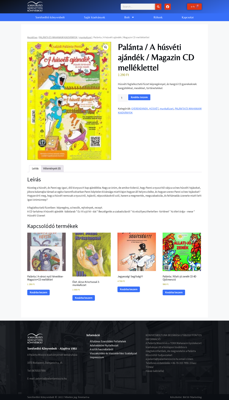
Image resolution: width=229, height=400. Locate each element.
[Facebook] (168, 7)
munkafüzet (85, 37)
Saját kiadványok (94, 17)
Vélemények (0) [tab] (52, 168)
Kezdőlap (32, 37)
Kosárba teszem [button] (38, 292)
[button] (105, 47)
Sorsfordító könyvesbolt (50, 17)
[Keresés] (158, 7)
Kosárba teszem (139, 97)
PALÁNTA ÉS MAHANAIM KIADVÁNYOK (58, 37)
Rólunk (158, 17)
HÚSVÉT (153, 109)
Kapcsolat (188, 17)
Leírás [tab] (35, 168)
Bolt (127, 17)
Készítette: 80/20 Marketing (186, 397)
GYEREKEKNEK (139, 109)
